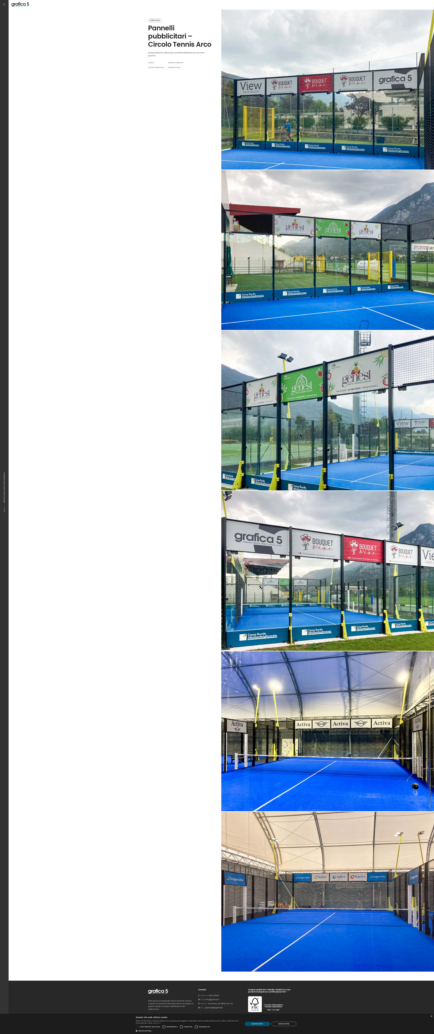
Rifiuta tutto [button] (283, 1024)
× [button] (431, 1016)
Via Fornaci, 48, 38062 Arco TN (220, 1003)
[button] (188, 1030)
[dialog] (217, 1024)
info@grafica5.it (212, 999)
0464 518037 (214, 995)
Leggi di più (157, 1023)
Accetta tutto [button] (257, 1024)
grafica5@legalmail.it (214, 1007)
